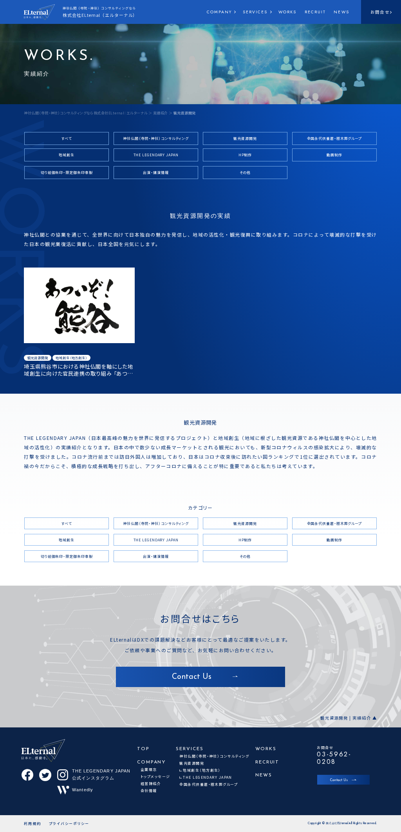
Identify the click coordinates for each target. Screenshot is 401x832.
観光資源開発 (244, 138)
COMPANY (219, 12)
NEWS (341, 12)
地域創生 (66, 154)
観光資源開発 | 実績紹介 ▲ (348, 718)
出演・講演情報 (155, 172)
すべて (66, 138)
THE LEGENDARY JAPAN (156, 154)
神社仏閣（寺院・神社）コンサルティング (156, 138)
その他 (245, 172)
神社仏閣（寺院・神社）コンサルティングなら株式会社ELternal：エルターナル (85, 113)
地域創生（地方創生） (71, 357)
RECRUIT (315, 12)
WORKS (287, 12)
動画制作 (334, 154)
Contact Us (339, 780)
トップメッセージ (155, 776)
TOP (143, 749)
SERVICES (255, 12)
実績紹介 (160, 113)
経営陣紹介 (151, 783)
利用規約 (32, 823)
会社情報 (149, 790)
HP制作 (245, 154)
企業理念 (149, 769)
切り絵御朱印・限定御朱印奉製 (67, 172)
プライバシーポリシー (69, 823)
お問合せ (379, 12)
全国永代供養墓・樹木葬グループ (334, 138)
